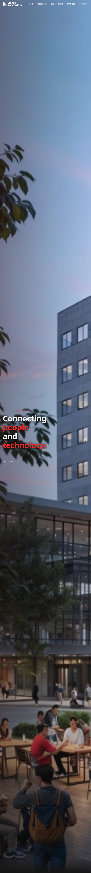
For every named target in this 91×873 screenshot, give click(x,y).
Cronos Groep (57, 4)
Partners (71, 4)
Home (30, 4)
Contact (83, 4)
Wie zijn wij (42, 4)
